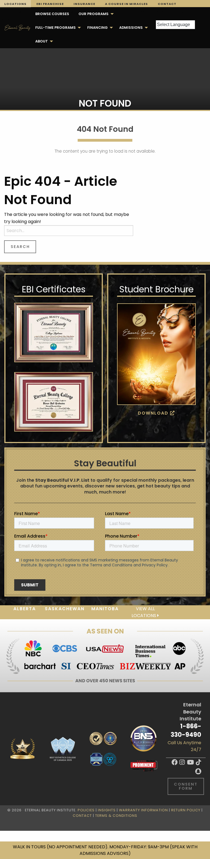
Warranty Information (143, 810)
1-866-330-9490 (186, 730)
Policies (86, 810)
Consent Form (185, 786)
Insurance (84, 4)
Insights (107, 810)
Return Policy (185, 810)
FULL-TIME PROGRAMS (55, 27)
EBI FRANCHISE (50, 4)
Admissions (131, 27)
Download (154, 413)
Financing (97, 27)
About (41, 41)
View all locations (144, 612)
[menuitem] (52, 14)
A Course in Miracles (126, 4)
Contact (167, 4)
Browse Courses (52, 14)
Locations (15, 4)
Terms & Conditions (116, 815)
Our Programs (93, 14)
